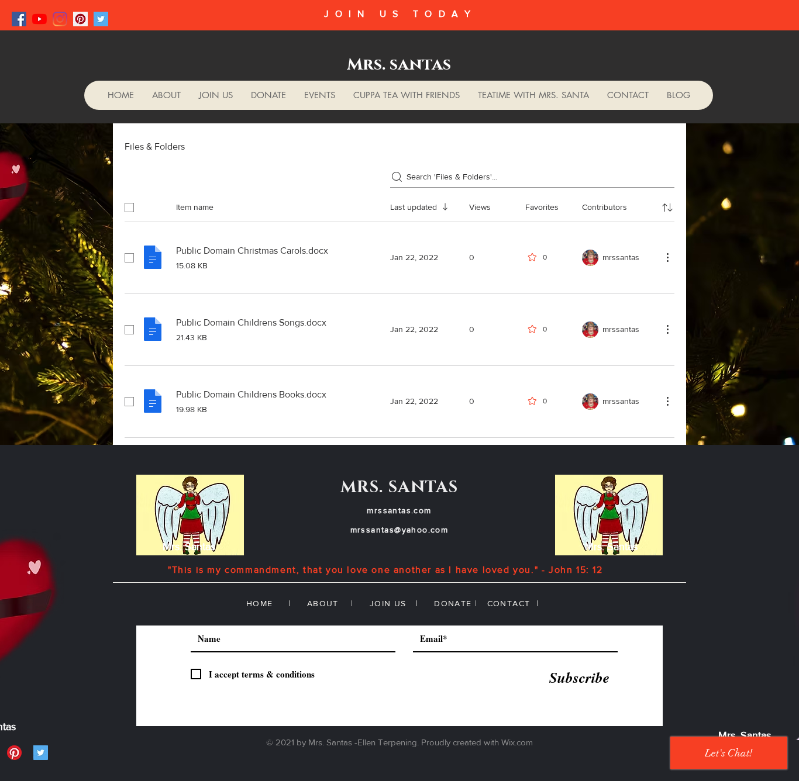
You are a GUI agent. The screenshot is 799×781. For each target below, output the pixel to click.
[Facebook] (19, 19)
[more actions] (667, 257)
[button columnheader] (667, 208)
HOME (259, 603)
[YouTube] (39, 19)
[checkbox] (129, 207)
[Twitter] (101, 19)
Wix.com (517, 742)
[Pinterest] (80, 19)
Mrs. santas (399, 64)
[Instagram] (60, 19)
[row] (399, 205)
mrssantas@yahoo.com (399, 529)
